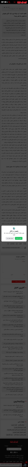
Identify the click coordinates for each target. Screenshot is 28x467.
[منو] (14, 2)
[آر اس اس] (7, 2)
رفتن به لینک (18, 238)
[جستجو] (9, 2)
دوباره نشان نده (10, 238)
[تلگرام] (2, 2)
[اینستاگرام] (5, 2)
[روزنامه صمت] (22, 2)
